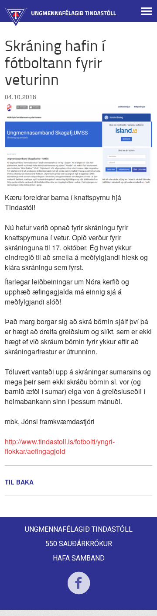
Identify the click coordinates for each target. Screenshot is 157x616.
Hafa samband (79, 558)
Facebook (79, 589)
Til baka (19, 482)
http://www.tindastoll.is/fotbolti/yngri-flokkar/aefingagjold (60, 446)
